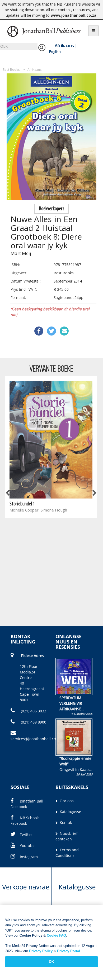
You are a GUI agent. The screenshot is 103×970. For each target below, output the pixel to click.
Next (94, 493)
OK (51, 962)
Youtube (27, 845)
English (55, 51)
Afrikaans (64, 45)
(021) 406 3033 (33, 710)
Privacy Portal (68, 951)
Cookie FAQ (56, 935)
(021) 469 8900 (33, 722)
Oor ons (66, 800)
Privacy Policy (41, 951)
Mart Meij (21, 253)
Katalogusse (70, 811)
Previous (8, 493)
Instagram (29, 856)
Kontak (65, 822)
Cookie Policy (31, 935)
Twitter (26, 834)
